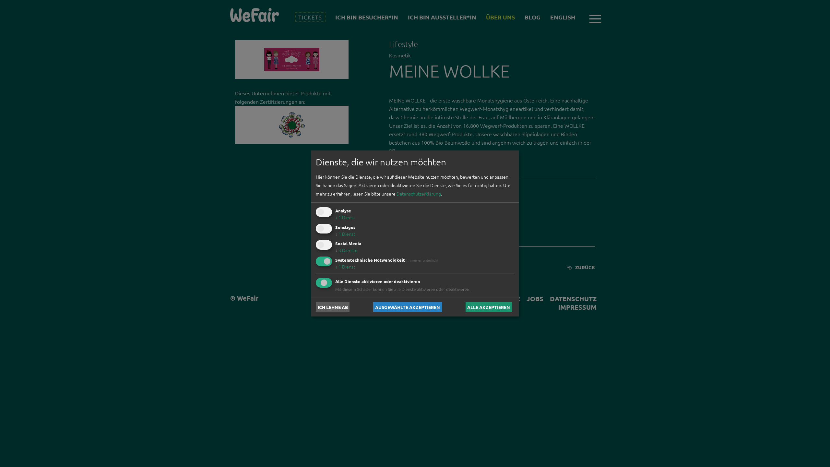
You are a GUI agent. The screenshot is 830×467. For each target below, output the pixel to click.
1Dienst (345, 217)
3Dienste (346, 250)
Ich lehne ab (333, 307)
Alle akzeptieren (488, 307)
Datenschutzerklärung (419, 193)
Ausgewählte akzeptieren (407, 307)
